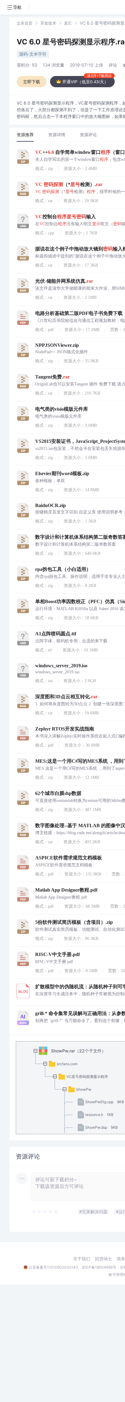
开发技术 (48, 23)
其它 (68, 23)
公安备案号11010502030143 (53, 1267)
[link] (24, 23)
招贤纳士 (103, 1258)
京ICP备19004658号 (99, 1267)
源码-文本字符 (32, 54)
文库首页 (24, 23)
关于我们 (81, 1258)
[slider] (45, 1212)
